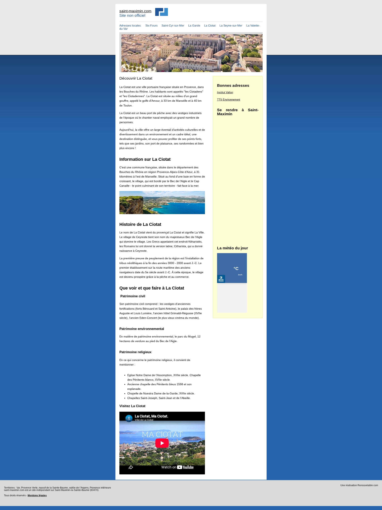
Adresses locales (130, 25)
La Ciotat (209, 25)
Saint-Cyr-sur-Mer (173, 25)
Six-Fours (151, 25)
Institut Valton (225, 92)
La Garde (194, 25)
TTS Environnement (228, 99)
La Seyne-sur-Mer (230, 25)
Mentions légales (37, 495)
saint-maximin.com (135, 11)
